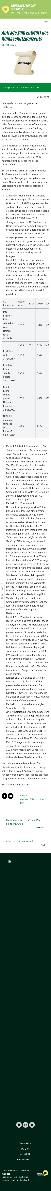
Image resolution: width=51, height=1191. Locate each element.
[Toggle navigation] (46, 23)
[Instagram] (25, 1125)
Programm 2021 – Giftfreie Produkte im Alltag (25, 823)
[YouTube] (32, 1125)
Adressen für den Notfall (25, 843)
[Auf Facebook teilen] (4, 796)
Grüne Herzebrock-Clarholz (24, 7)
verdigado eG (23, 1180)
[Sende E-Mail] (10, 796)
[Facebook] (19, 1125)
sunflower (23, 1177)
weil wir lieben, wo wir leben (29, 13)
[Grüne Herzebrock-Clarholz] (5, 9)
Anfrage (23, 795)
